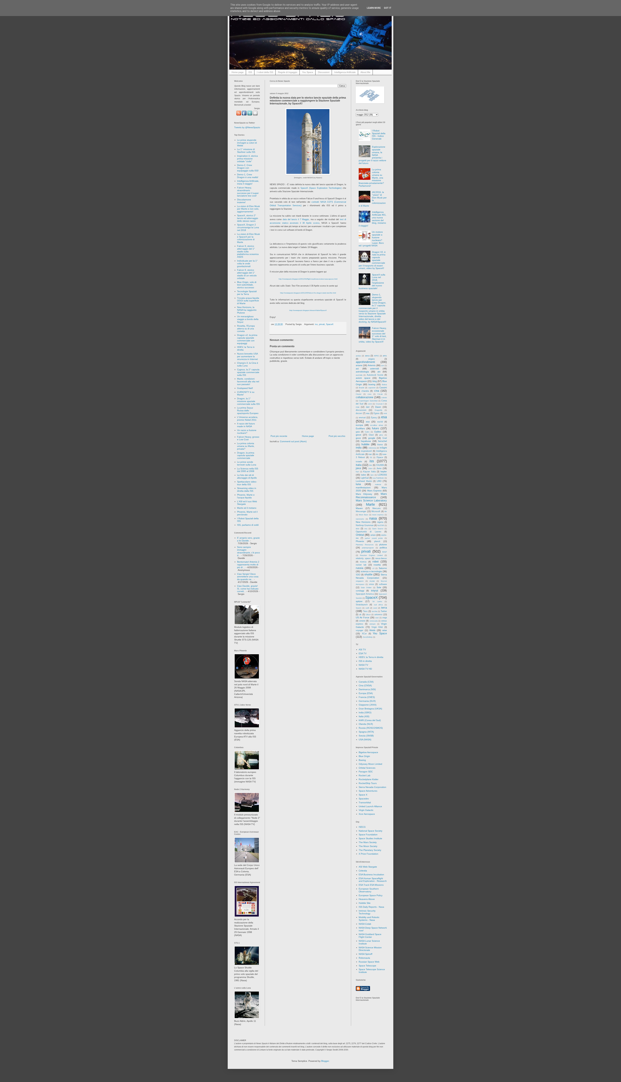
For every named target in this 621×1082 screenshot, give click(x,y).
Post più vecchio (337, 436)
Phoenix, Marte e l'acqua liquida (246, 496)
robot (375, 561)
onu (365, 529)
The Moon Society (368, 846)
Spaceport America (365, 594)
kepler (384, 471)
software (383, 584)
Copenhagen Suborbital (368, 401)
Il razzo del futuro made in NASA (246, 425)
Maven (359, 508)
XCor (364, 634)
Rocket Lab (364, 775)
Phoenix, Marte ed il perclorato (247, 513)
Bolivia (384, 385)
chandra (365, 391)
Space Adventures (368, 791)
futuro (375, 428)
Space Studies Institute (370, 838)
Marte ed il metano (246, 508)
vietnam (372, 624)
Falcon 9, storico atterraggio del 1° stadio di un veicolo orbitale (247, 274)
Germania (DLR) (367, 701)
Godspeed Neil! (245, 388)
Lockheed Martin (364, 481)
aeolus (358, 356)
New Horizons (363, 522)
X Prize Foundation (368, 853)
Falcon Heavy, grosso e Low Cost (248, 438)
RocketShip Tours (368, 783)
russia (359, 568)
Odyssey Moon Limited (370, 764)
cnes (369, 394)
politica (383, 547)
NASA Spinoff (365, 954)
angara (371, 359)
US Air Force (362, 617)
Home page (238, 72)
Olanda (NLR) (366, 724)
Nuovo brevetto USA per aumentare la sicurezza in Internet (247, 356)
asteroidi (374, 368)
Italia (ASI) (364, 716)
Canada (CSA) (366, 681)
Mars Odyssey (364, 494)
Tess (365, 611)
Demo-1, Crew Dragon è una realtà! (247, 176)
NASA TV (363, 665)
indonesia (372, 448)
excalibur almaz (376, 425)
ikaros (380, 444)
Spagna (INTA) (366, 731)
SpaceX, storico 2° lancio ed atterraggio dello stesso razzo (247, 218)
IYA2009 (380, 465)
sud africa (378, 605)
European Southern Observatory (369, 890)
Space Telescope (367, 965)
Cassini (383, 387)
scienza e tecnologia (371, 571)
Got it (387, 8)
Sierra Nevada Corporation (372, 787)
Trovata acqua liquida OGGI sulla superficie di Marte (248, 301)
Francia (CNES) (367, 697)
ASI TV (362, 649)
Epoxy (374, 417)
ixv (370, 465)
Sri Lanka (377, 601)
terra (384, 607)
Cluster (358, 394)
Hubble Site (364, 903)
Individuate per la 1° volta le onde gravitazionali (247, 263)
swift (367, 608)
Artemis (372, 365)
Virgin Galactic (366, 810)
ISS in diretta (365, 661)
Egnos (377, 413)
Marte (370, 504)
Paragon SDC (366, 771)
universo (378, 614)
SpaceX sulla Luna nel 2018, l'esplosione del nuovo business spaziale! (372, 281)
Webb (372, 630)
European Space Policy (370, 895)
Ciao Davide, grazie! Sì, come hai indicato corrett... (247, 589)
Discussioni (323, 72)
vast (377, 618)
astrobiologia (362, 371)
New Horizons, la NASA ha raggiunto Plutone (246, 310)
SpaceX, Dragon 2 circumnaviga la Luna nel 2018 (248, 227)
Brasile (361, 388)
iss (316, 324)
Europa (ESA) (366, 693)
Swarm (358, 608)
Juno (378, 468)
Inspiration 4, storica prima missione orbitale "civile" (247, 159)
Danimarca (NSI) (367, 689)
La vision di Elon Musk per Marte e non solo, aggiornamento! (248, 209)
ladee (363, 475)
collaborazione (364, 397)
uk (360, 614)
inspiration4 (366, 451)
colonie (384, 397)
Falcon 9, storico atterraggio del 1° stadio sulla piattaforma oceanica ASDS (248, 251)
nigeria (380, 522)
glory (381, 435)
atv (379, 371)
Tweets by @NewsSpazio (247, 127)
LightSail (365, 478)
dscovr (359, 413)
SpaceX (329, 324)
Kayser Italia (369, 472)
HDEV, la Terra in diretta (371, 657)
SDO (358, 575)
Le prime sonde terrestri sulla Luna (246, 463)
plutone (383, 544)
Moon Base (363, 515)
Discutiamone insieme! (244, 201)
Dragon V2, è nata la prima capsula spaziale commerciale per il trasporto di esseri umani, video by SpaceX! (372, 260)
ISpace (379, 457)
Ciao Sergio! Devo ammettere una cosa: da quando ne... (248, 577)
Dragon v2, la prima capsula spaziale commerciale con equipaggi (247, 339)
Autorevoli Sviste (375, 375)
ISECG (362, 827)
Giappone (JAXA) (367, 704)
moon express (378, 515)
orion (373, 535)
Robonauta (364, 958)
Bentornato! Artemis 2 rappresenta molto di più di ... (248, 565)
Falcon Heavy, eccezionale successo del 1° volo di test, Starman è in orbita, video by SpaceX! (373, 335)
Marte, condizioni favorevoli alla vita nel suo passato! (248, 381)
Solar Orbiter (366, 588)
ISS (250, 72)
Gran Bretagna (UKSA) (370, 708)
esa (384, 417)
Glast (371, 435)
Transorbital (365, 802)
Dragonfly (378, 410)
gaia (358, 432)
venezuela (374, 621)
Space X (363, 794)
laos (372, 475)
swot (375, 608)
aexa (367, 356)
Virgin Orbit (377, 627)
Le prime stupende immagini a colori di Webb (247, 143)
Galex (367, 432)
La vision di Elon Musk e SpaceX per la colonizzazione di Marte (248, 238)
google (371, 438)
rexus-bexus (381, 558)
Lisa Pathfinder (378, 478)
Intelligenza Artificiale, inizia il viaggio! (248, 182)
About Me (365, 72)
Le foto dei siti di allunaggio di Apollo (247, 476)
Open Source (377, 529)
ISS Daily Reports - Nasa (371, 907)
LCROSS (382, 474)
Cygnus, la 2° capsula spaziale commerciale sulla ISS (248, 372)
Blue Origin (364, 756)
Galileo (377, 431)
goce (358, 438)
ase (382, 365)
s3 (373, 568)
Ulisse (368, 615)
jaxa (358, 468)
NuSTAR (380, 525)
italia (358, 464)
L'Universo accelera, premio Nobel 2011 (247, 418)
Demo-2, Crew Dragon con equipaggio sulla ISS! (248, 168)
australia (359, 375)
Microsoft (375, 511)
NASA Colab (365, 924)
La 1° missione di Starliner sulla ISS (246, 150)
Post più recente (279, 436)
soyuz (374, 590)
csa (357, 407)
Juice (370, 468)
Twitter (384, 611)
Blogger (325, 1061)
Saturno (383, 568)
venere (362, 621)
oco (357, 528)
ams (385, 356)
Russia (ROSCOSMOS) (371, 728)
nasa (373, 518)
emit (385, 413)
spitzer (359, 601)
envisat (362, 417)
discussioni (361, 410)
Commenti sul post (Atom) (293, 441)
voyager (359, 630)
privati (322, 324)
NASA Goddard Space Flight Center (370, 935)
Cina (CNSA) (365, 685)
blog (374, 381)
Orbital (360, 534)
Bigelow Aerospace (368, 752)
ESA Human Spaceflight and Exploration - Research (373, 879)
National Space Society (370, 831)
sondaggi (360, 591)
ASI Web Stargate (368, 866)
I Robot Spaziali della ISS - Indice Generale (378, 134)
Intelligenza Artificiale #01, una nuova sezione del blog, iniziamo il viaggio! (373, 219)
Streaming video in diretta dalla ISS (246, 489)
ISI (371, 457)
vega (384, 618)
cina (376, 390)
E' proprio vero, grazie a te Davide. (248, 539)
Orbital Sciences (367, 768)
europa (359, 425)
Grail (384, 438)
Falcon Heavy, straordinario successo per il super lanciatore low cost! (248, 191)
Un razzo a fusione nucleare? (246, 431)
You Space (307, 72)
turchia (374, 611)
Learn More (374, 8)
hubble (365, 444)
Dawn (378, 407)
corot (370, 404)
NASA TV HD (365, 668)
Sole (379, 587)
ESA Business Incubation (371, 874)
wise (384, 630)
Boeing (362, 760)
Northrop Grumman (365, 525)
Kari (357, 472)
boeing (371, 384)
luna (358, 484)
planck (377, 541)
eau (368, 413)
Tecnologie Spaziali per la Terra (247, 292)
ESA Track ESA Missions (371, 885)
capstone (372, 388)
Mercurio (376, 508)
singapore (360, 581)
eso (368, 421)
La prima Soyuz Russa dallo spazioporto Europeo (247, 410)
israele (359, 461)
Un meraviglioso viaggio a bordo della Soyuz (247, 319)
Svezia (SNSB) (366, 735)
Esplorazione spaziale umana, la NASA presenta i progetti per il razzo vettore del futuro (372, 155)
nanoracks (360, 519)
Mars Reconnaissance (371, 495)
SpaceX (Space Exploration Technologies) (321, 188)
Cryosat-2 (380, 404)
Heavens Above (367, 899)
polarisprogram (368, 548)
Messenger (361, 511)
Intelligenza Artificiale (345, 72)
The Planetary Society (370, 850)
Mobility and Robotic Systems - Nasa (369, 918)
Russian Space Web (369, 961)
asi (357, 368)
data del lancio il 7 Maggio (296, 219)
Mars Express (374, 490)
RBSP (384, 552)
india (358, 447)
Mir (385, 511)
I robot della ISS (265, 72)
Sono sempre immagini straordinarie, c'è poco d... (248, 551)
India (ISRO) (365, 712)
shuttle (368, 574)
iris (377, 454)
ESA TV (362, 653)
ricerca (363, 562)
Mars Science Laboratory (371, 500)
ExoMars (360, 428)
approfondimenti (365, 362)
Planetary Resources (365, 545)
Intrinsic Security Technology (367, 912)
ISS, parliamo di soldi (248, 525)
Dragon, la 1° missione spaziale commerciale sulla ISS (248, 401)
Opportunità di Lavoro (368, 532)
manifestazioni (363, 487)
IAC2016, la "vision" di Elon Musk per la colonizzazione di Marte (373, 199)
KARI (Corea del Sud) (370, 720)
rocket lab (361, 565)
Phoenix (360, 541)
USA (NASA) (365, 739)
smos (371, 584)
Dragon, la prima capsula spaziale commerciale (245, 455)
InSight (383, 447)
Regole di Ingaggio (287, 72)
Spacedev (364, 798)
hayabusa (366, 441)
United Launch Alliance (370, 806)
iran (370, 454)
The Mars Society (368, 842)
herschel (382, 441)
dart (368, 407)
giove (358, 434)
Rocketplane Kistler (368, 779)
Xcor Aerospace (367, 814)
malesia (378, 484)
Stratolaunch (362, 605)
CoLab (380, 394)
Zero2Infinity (367, 637)
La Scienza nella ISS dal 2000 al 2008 (247, 470)
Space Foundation (368, 834)
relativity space (363, 558)
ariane (359, 365)
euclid (380, 422)
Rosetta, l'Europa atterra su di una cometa (246, 329)
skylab (372, 581)
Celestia (363, 870)
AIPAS (376, 356)
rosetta (377, 564)
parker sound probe (374, 538)
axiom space (363, 378)
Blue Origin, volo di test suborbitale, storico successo (246, 285)
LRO (379, 481)
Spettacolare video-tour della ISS (247, 483)
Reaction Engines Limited (371, 555)
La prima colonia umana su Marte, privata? (246, 446)
